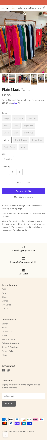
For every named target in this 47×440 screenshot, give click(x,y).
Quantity (6, 166)
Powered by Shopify (27, 431)
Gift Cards (6, 305)
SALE (4, 289)
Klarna (4, 355)
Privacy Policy (8, 351)
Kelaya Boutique (13, 431)
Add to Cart (23, 182)
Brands (5, 301)
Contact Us (7, 331)
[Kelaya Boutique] (23, 7)
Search (5, 324)
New (4, 293)
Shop (4, 297)
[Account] (38, 8)
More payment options (23, 197)
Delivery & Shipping (10, 343)
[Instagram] (8, 370)
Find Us (5, 335)
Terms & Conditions (11, 347)
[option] (23, 42)
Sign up (8, 404)
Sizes (4, 327)
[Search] (8, 8)
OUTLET (5, 308)
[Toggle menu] (3, 8)
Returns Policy (8, 339)
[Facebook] (3, 370)
